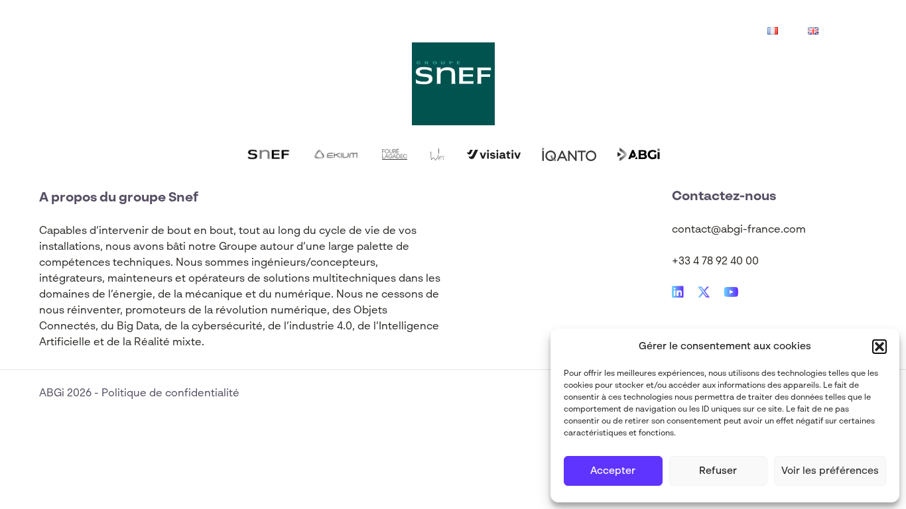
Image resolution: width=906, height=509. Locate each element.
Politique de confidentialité (170, 393)
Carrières (624, 32)
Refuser (718, 471)
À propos (544, 32)
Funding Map (455, 32)
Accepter (612, 471)
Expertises (211, 32)
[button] (879, 346)
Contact (701, 32)
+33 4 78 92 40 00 (715, 261)
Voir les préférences (830, 471)
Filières (288, 32)
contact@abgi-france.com (739, 230)
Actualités (365, 32)
